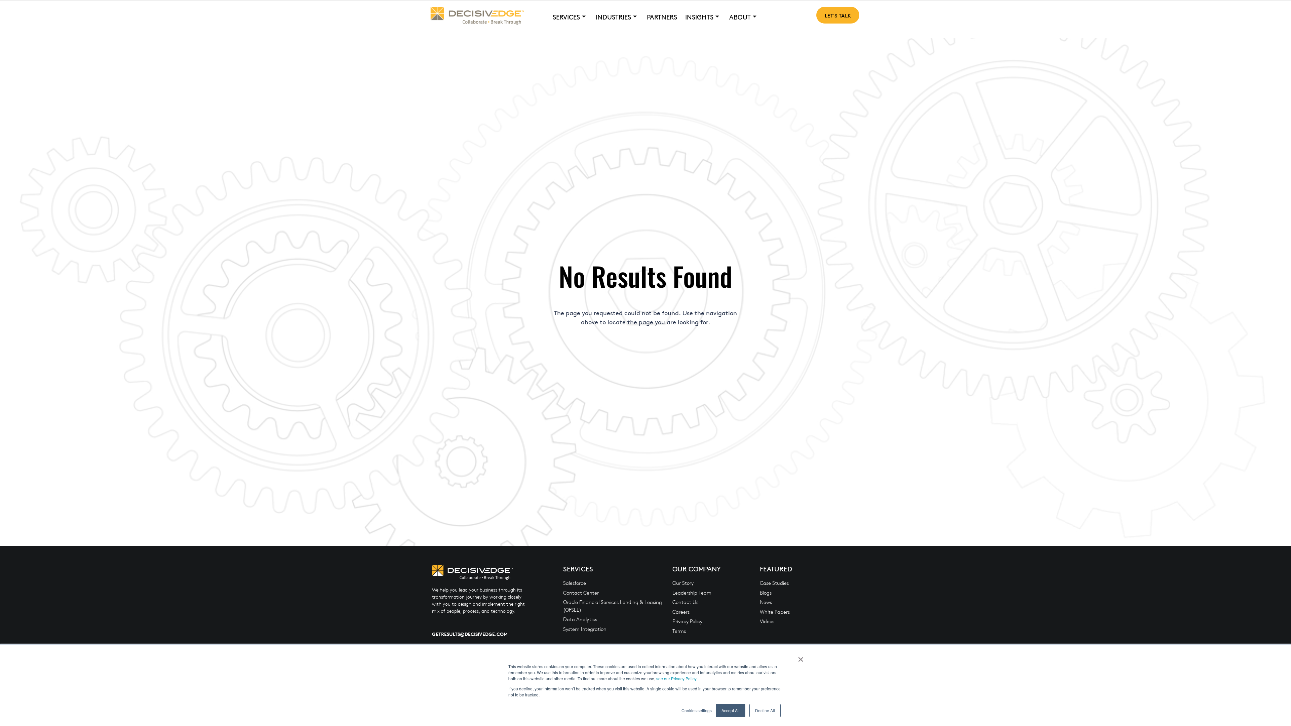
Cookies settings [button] (696, 710)
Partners (662, 16)
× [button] (801, 657)
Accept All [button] (730, 710)
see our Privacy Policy (676, 678)
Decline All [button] (765, 710)
